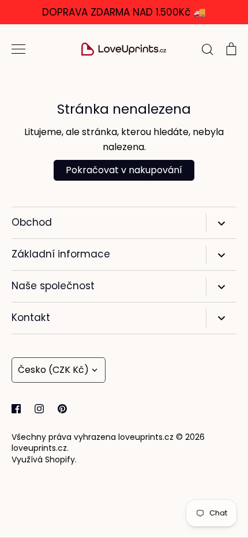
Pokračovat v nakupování (124, 170)
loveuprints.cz (39, 448)
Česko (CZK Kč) (53, 369)
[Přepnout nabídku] (18, 49)
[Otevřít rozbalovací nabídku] (221, 223)
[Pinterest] (62, 408)
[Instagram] (39, 408)
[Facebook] (16, 408)
